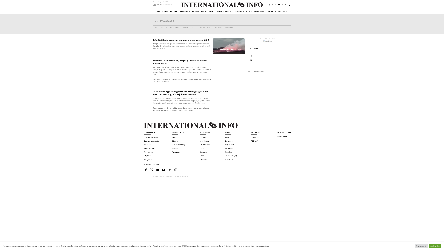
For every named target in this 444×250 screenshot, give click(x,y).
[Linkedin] (276, 4)
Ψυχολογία (229, 159)
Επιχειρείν (148, 159)
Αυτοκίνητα (204, 141)
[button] (289, 5)
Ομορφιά (228, 152)
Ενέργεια (147, 156)
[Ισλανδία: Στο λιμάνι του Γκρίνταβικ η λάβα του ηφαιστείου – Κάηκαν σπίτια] (229, 67)
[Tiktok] (282, 4)
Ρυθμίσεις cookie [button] (421, 246)
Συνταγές (203, 159)
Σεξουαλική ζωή (231, 156)
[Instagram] (286, 4)
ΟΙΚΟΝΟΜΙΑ (150, 132)
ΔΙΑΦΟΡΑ (255, 137)
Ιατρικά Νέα (229, 145)
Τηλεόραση (176, 152)
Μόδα (202, 156)
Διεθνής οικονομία (151, 137)
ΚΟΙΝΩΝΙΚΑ (205, 132)
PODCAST (254, 141)
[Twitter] (273, 4)
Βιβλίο (174, 137)
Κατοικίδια (229, 148)
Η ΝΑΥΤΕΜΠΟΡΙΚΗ (161, 82)
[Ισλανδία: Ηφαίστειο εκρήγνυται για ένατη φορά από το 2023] (229, 46)
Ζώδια (202, 148)
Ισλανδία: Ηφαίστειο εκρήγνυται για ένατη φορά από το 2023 (181, 39)
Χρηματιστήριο (149, 148)
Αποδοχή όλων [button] (435, 246)
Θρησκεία (203, 152)
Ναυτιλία (147, 145)
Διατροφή (229, 141)
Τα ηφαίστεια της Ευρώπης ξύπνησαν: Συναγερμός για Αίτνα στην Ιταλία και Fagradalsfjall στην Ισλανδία (180, 93)
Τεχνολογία (148, 152)
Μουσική (175, 148)
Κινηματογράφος (178, 145)
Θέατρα (174, 141)
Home (249, 71)
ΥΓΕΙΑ (227, 132)
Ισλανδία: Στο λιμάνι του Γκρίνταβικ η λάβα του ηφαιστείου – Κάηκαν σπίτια (181, 62)
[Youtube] (279, 4)
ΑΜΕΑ (227, 137)
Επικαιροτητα (284, 132)
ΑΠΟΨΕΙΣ (255, 132)
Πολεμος (282, 136)
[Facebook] (269, 4)
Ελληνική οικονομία (151, 141)
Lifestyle (203, 137)
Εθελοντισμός (205, 145)
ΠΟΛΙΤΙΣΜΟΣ (178, 132)
